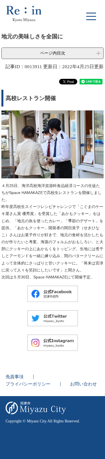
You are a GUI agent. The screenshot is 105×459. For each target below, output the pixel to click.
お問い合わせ (83, 384)
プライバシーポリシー (28, 384)
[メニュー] (91, 16)
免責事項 (15, 376)
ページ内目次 (52, 53)
